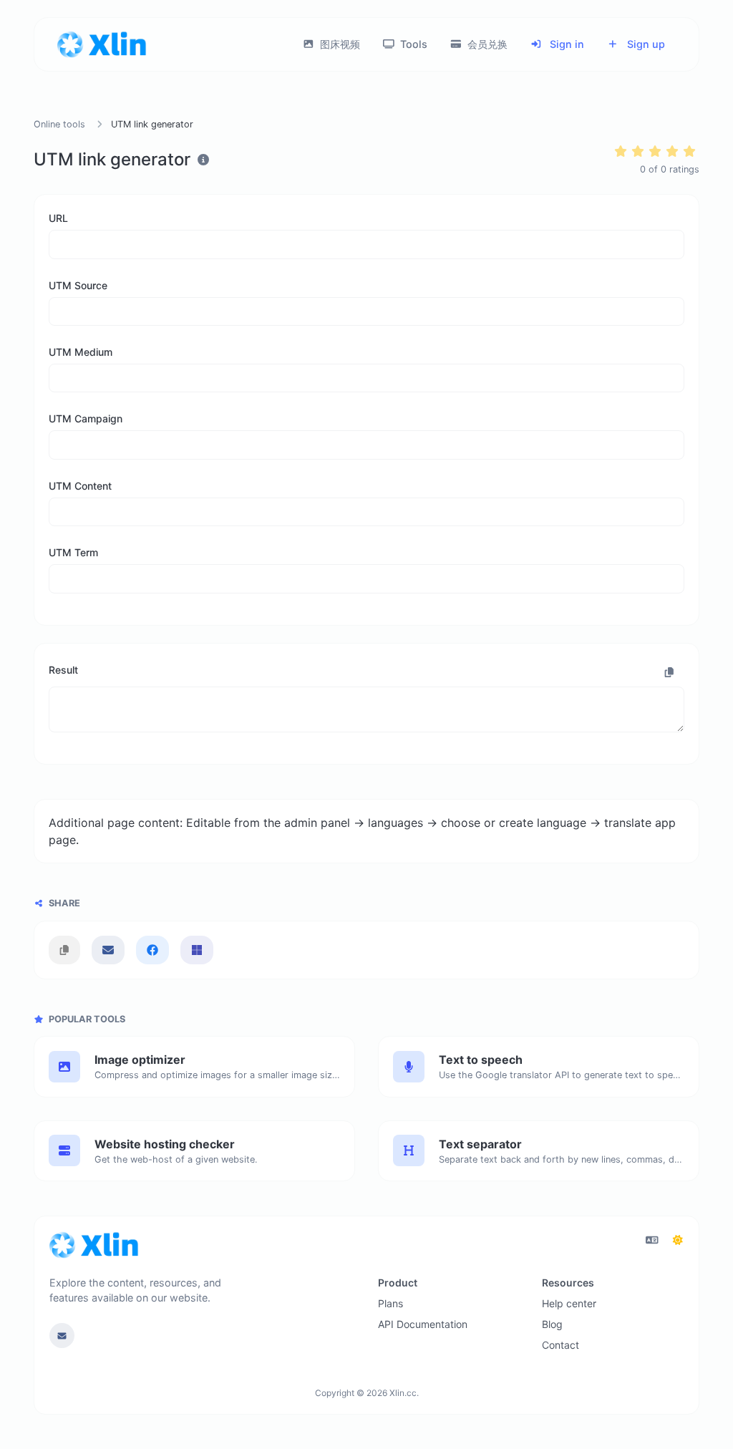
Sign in (565, 44)
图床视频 (338, 44)
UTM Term (73, 552)
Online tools (59, 124)
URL (58, 218)
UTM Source (78, 285)
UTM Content (80, 486)
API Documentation (422, 1324)
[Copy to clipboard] (669, 672)
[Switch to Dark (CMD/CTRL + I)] (678, 1240)
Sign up (644, 44)
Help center (569, 1303)
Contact (560, 1345)
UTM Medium (80, 352)
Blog (552, 1324)
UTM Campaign (85, 418)
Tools (412, 44)
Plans (390, 1303)
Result (63, 670)
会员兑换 (486, 44)
